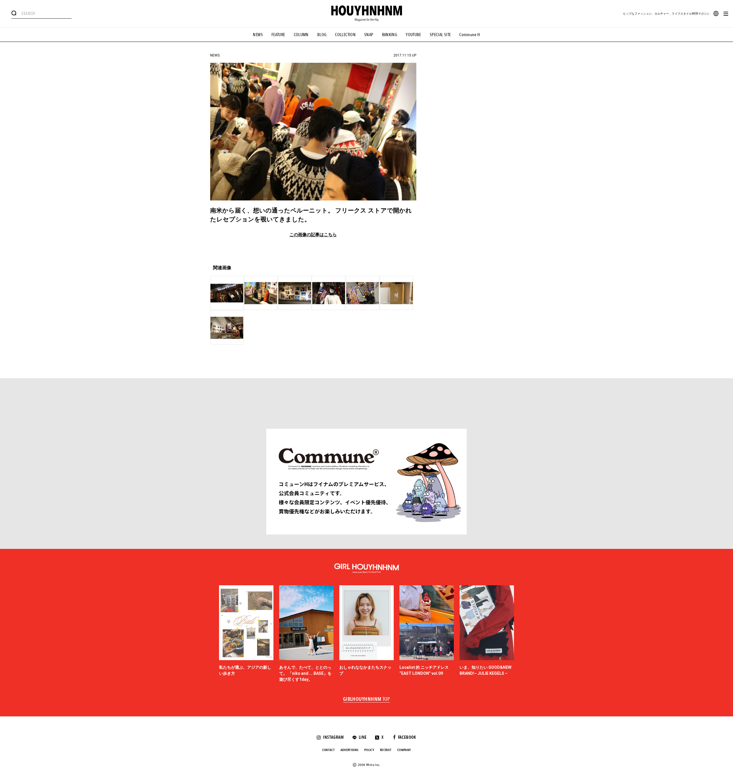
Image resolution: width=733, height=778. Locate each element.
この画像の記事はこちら (313, 235)
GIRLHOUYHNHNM (366, 699)
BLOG (322, 35)
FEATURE (278, 35)
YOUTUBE (413, 35)
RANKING (389, 35)
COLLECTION (345, 35)
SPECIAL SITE (440, 35)
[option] (246, 634)
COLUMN (301, 35)
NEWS (258, 35)
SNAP (368, 35)
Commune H (469, 35)
